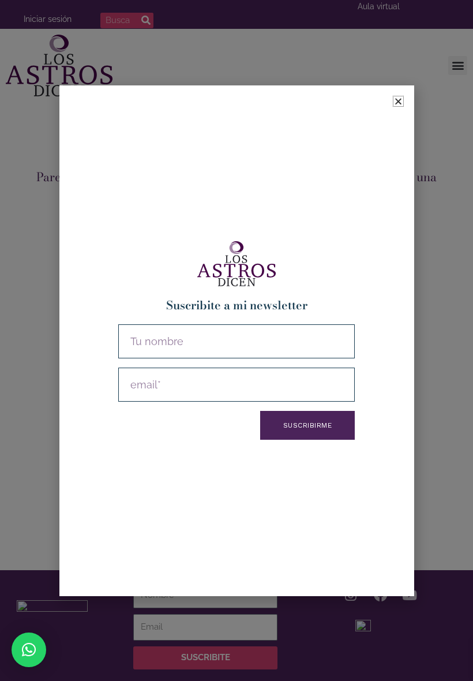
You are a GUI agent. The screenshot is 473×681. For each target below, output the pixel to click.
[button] (29, 650)
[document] (236, 340)
